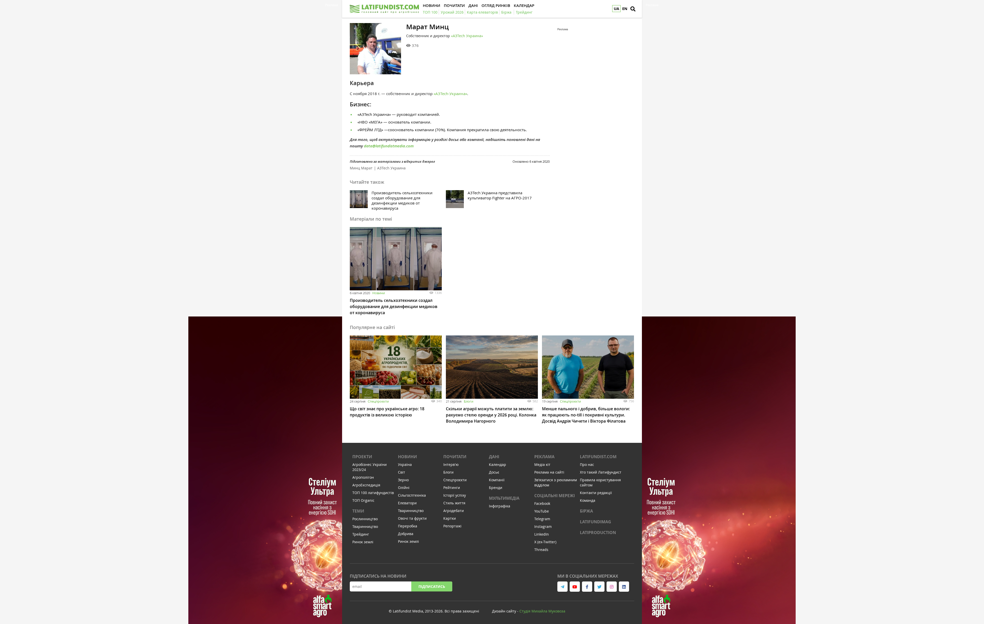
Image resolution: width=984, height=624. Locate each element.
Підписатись (431, 586)
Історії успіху (454, 495)
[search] (633, 9)
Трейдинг (360, 534)
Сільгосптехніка (412, 495)
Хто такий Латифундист (600, 472)
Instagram (543, 526)
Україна (405, 464)
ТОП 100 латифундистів (373, 492)
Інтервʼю (451, 464)
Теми (358, 511)
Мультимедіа (504, 498)
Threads (541, 549)
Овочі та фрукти (412, 518)
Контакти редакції (596, 492)
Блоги (468, 401)
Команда (587, 500)
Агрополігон (363, 477)
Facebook (542, 503)
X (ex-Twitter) (545, 541)
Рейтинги (451, 487)
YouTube (541, 511)
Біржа (586, 511)
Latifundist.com (598, 456)
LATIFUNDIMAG (595, 522)
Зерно (403, 479)
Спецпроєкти (378, 401)
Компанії (497, 479)
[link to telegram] (562, 586)
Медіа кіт (542, 464)
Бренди (495, 487)
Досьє (494, 472)
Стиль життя (454, 502)
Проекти (362, 456)
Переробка (407, 526)
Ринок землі (362, 541)
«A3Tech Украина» (467, 35)
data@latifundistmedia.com (389, 146)
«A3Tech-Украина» (450, 93)
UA (616, 8)
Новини (378, 293)
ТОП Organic (363, 500)
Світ (401, 472)
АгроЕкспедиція (366, 485)
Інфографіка (499, 506)
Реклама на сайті (549, 472)
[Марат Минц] (375, 48)
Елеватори (407, 502)
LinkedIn (541, 534)
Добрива (405, 533)
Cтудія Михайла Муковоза (542, 611)
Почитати (454, 456)
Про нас (587, 464)
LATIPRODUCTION (598, 532)
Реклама (544, 456)
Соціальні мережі (554, 495)
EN (624, 8)
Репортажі (452, 526)
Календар (497, 464)
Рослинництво (365, 518)
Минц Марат (361, 168)
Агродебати (453, 510)
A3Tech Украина (391, 168)
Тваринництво (365, 526)
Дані (494, 456)
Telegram (542, 518)
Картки (449, 518)
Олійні (403, 487)
